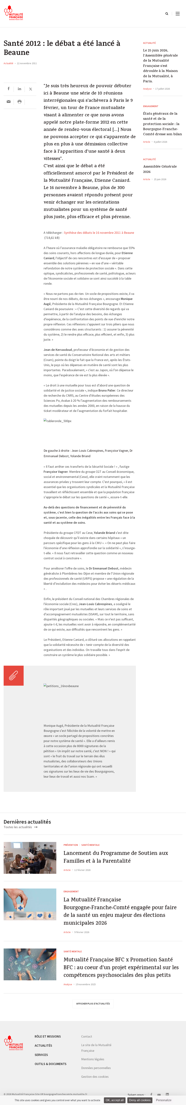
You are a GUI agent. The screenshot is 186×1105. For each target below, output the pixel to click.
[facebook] (9, 89)
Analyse (147, 88)
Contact (86, 1036)
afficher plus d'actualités (93, 1003)
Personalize (163, 1100)
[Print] (19, 102)
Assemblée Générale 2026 (160, 170)
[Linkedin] (19, 89)
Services (41, 1055)
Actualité (8, 63)
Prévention (71, 845)
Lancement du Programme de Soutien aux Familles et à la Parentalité (116, 858)
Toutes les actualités (18, 827)
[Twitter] (31, 89)
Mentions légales (92, 1059)
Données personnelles (96, 1068)
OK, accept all (115, 1100)
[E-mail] (9, 102)
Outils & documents (50, 1064)
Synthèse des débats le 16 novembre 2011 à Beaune (99, 233)
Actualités (43, 1045)
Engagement (150, 106)
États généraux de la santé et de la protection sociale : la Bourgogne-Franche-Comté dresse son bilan (162, 124)
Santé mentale (90, 845)
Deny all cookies (140, 1100)
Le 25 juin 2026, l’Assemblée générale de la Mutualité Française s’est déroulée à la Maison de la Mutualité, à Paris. (160, 66)
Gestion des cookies (95, 1076)
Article (146, 141)
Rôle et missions (48, 1036)
